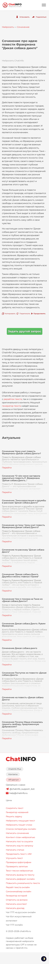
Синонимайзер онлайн (18, 891)
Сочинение (23, 27)
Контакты (13, 774)
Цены (9, 800)
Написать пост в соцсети (19, 841)
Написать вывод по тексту (20, 875)
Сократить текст (14, 808)
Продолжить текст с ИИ (18, 854)
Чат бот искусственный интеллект (18, 918)
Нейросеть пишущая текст (20, 820)
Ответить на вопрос (17, 900)
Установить (24, 17)
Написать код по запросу (19, 845)
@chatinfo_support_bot (22, 789)
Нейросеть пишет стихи (19, 825)
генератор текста (11, 406)
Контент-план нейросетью (20, 837)
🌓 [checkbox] (43, 958)
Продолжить (39, 313)
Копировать (10, 313)
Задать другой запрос (24, 331)
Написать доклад (15, 908)
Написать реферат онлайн (20, 879)
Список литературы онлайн (21, 829)
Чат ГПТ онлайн (14, 925)
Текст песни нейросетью (19, 870)
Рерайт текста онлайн (18, 887)
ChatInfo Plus (14, 769)
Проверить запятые (17, 866)
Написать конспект (16, 904)
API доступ (13, 780)
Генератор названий (17, 812)
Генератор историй (16, 895)
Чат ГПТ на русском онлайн (21, 912)
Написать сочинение (17, 833)
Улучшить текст (14, 858)
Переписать (24, 313)
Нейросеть (8, 27)
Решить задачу (14, 816)
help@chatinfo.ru (18, 793)
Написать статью (15, 850)
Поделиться (41, 17)
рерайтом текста (13, 399)
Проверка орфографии (18, 862)
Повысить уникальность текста (23, 883)
